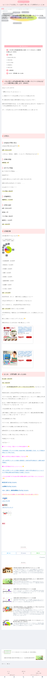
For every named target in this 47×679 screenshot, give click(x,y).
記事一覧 (23, 671)
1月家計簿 (11, 70)
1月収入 (10, 54)
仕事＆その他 (38, 673)
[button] (43, 317)
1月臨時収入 (9, 64)
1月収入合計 (9, 67)
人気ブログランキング (7, 507)
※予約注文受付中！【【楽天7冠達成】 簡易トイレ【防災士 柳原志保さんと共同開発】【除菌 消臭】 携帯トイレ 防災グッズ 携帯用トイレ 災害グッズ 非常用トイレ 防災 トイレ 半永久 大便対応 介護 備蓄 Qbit (25, 353)
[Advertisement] (23, 34)
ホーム (8, 671)
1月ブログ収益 (10, 62)
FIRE (38, 671)
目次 (23, 46)
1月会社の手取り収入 (11, 57)
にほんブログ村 (6, 501)
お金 (4, 523)
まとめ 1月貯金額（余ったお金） (16, 73)
